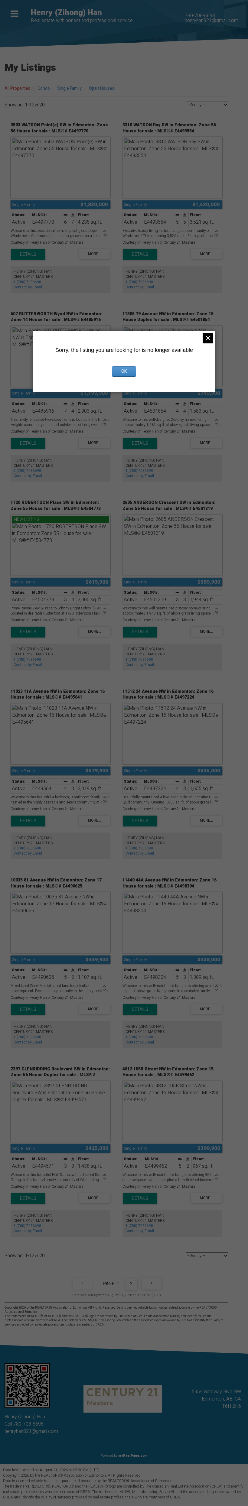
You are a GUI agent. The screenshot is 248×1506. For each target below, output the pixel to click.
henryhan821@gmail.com (211, 20)
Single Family (69, 88)
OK (124, 371)
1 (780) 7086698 (27, 282)
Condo (44, 88)
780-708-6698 (200, 15)
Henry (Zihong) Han (66, 12)
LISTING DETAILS (28, 254)
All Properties (17, 88)
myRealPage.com (133, 1455)
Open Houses (101, 88)
